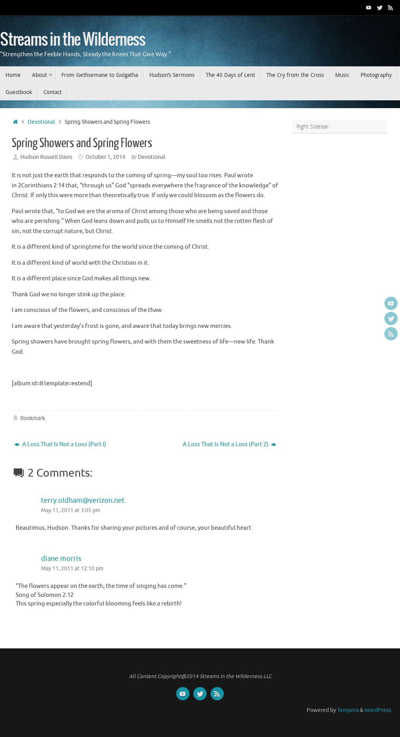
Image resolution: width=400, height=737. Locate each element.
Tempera (348, 710)
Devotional (41, 122)
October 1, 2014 (105, 157)
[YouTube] (368, 7)
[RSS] (390, 7)
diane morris (61, 558)
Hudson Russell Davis (46, 157)
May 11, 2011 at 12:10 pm (72, 568)
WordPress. (378, 710)
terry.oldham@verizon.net (83, 500)
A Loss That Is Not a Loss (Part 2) (226, 444)
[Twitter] (379, 7)
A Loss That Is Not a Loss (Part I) (63, 444)
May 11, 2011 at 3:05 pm (70, 510)
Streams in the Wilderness (72, 39)
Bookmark (32, 418)
